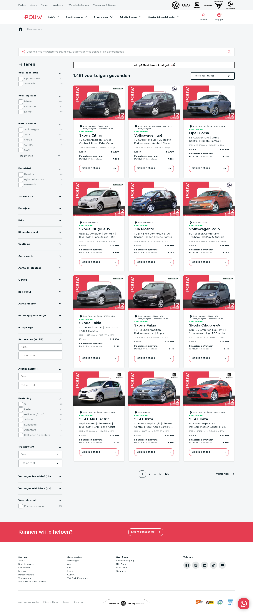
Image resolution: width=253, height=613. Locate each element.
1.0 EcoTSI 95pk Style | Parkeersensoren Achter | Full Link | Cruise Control (207, 427)
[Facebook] (187, 565)
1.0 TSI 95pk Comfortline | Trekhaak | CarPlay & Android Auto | (206, 237)
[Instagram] (195, 565)
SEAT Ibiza (143, 419)
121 (160, 474)
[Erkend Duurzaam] (220, 602)
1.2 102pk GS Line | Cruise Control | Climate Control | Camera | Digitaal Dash (205, 141)
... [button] (155, 474)
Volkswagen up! (148, 135)
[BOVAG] (209, 602)
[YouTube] (222, 565)
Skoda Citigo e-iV (95, 229)
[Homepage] (20, 29)
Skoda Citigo (90, 135)
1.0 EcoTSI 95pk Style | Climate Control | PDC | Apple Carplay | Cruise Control (153, 427)
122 (167, 474)
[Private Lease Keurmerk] (230, 602)
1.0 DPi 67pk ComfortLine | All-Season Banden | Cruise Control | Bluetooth (153, 237)
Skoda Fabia (90, 323)
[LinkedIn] (204, 565)
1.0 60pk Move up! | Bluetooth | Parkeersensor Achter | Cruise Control (153, 143)
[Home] (33, 17)
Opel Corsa (199, 133)
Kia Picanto (144, 229)
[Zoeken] (229, 52)
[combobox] (40, 347)
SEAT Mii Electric (94, 419)
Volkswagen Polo (204, 229)
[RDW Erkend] (199, 602)
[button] (225, 474)
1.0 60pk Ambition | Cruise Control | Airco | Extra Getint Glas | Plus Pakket (96, 143)
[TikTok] (213, 565)
